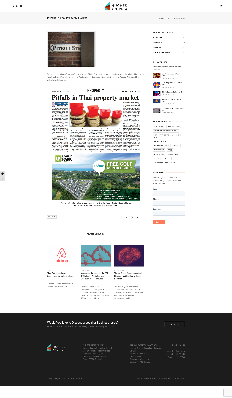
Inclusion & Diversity (164, 378)
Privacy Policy (151, 378)
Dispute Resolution (161, 145)
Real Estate (51, 217)
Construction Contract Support (166, 131)
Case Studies (157, 42)
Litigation (159, 154)
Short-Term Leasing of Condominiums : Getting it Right (60, 274)
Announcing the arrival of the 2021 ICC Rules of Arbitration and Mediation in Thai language (95, 276)
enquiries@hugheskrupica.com (176, 351)
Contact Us (175, 324)
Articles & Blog (179, 18)
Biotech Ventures (174, 126)
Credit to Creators (179, 378)
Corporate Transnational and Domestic (167, 136)
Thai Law (166, 158)
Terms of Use (141, 378)
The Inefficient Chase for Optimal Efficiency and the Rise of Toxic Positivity (128, 276)
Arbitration (159, 126)
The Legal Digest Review (161, 52)
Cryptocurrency (160, 141)
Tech (156, 158)
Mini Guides (157, 47)
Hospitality (159, 150)
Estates (176, 145)
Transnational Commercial (164, 162)
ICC (170, 150)
